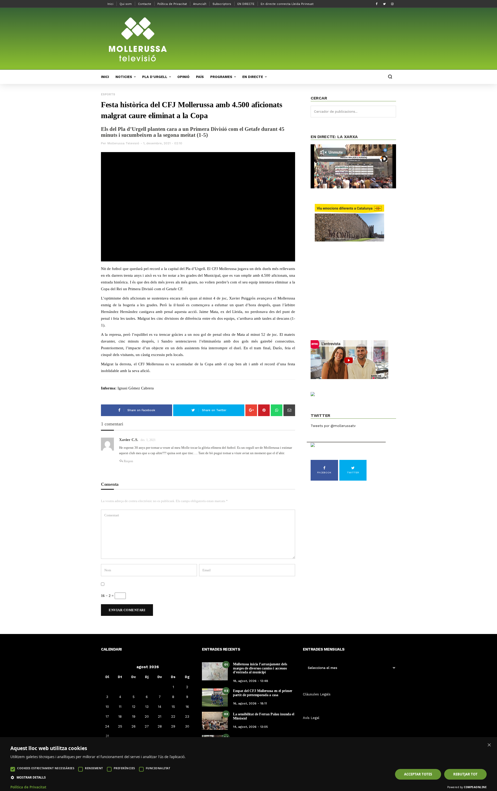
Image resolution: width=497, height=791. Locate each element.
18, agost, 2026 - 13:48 (250, 681)
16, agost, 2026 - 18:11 (250, 703)
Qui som (126, 4)
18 (120, 716)
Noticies (123, 77)
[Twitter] (384, 4)
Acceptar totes (418, 774)
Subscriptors (222, 4)
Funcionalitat (158, 768)
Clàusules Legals (317, 694)
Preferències (124, 768)
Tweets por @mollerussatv (333, 426)
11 (120, 707)
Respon (128, 461)
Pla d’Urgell (154, 77)
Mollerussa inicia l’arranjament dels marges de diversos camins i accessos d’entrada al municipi (260, 668)
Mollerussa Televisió (123, 143)
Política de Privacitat (172, 4)
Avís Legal (311, 718)
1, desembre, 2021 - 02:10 (162, 143)
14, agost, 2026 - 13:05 (250, 727)
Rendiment (94, 768)
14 (159, 707)
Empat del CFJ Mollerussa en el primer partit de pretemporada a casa (262, 693)
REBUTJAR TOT (465, 774)
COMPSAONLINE (475, 787)
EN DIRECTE (245, 4)
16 (187, 707)
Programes (221, 77)
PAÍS (200, 77)
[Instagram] (392, 4)
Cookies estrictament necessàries (45, 768)
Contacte (144, 4)
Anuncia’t (199, 4)
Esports (108, 94)
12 (133, 707)
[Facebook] (377, 4)
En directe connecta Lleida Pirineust (287, 4)
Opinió (183, 77)
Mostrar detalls (31, 777)
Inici (110, 4)
